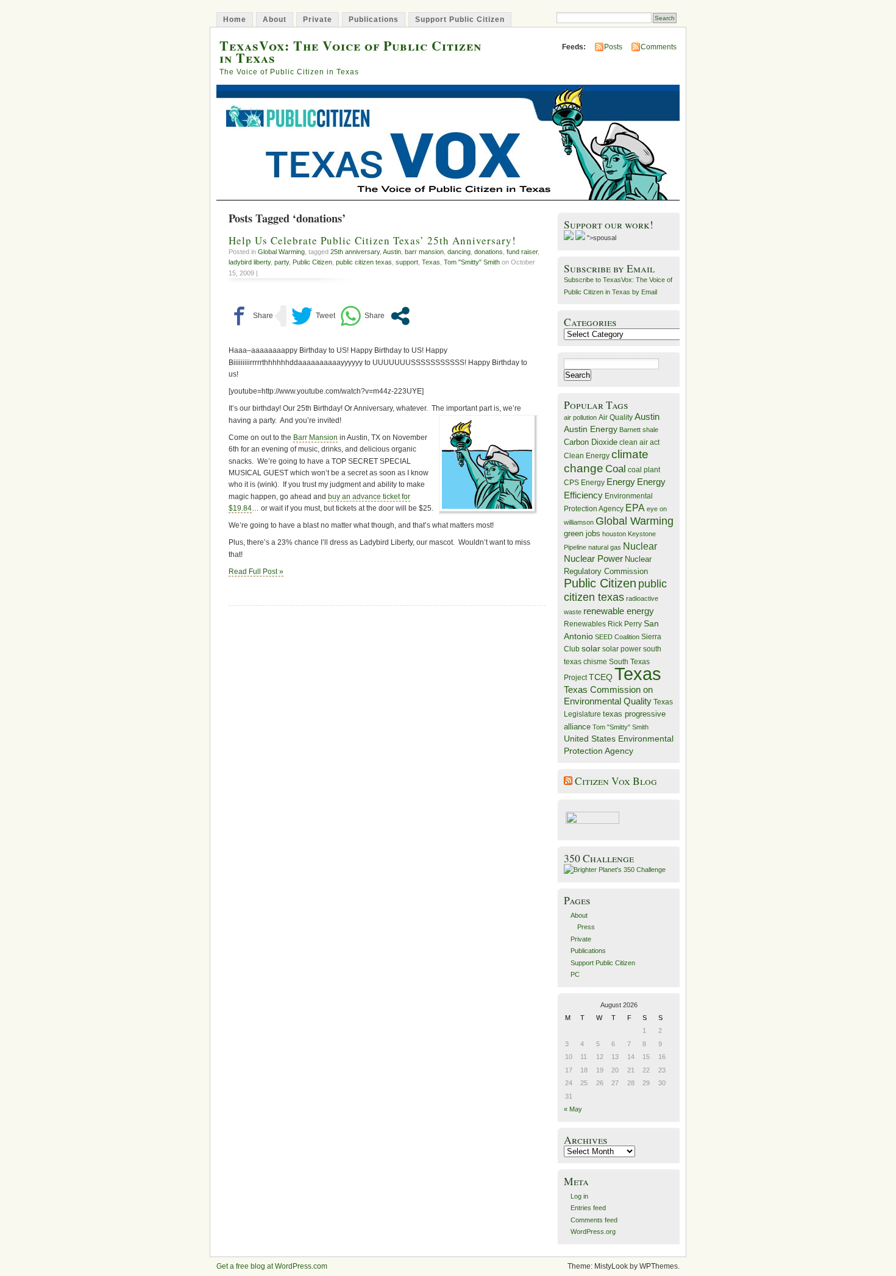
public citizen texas (364, 262)
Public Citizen (312, 262)
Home (234, 19)
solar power (621, 649)
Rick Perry (625, 624)
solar (590, 648)
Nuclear (640, 546)
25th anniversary (355, 251)
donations (488, 251)
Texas (431, 262)
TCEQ (601, 677)
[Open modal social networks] (400, 316)
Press (586, 926)
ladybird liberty (250, 262)
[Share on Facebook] (251, 316)
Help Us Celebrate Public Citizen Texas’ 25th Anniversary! (372, 240)
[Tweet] (313, 316)
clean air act (639, 442)
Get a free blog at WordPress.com (271, 1266)
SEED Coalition (617, 636)
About (274, 19)
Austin (392, 251)
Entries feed (588, 1207)
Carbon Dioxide (590, 442)
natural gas (604, 547)
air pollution (580, 417)
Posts (613, 47)
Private (317, 19)
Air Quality (616, 417)
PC (575, 974)
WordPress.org (593, 1231)
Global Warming (281, 251)
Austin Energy (590, 429)
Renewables (585, 624)
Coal (615, 469)
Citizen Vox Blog (616, 781)
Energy (620, 482)
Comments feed (594, 1220)
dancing (459, 251)
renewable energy (618, 611)
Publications (374, 19)
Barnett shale (638, 429)
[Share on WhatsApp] (362, 316)
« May (573, 1109)
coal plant (644, 470)
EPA (635, 508)
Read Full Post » (256, 571)
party (281, 262)
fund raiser (522, 251)
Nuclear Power (593, 559)
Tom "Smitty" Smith (472, 262)
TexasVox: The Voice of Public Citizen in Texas (350, 51)
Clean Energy (587, 456)
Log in (579, 1196)
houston (614, 533)
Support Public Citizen (460, 19)
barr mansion (424, 251)
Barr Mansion (315, 437)
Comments (659, 47)
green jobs (582, 534)
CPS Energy (584, 482)
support (407, 262)
